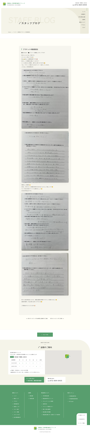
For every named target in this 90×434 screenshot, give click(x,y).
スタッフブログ (41, 52)
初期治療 (31, 395)
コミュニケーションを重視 (48, 401)
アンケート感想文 (33, 52)
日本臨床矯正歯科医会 (73, 398)
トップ (83, 11)
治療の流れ (45, 403)
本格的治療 (32, 398)
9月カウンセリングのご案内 (56, 318)
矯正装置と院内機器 (47, 412)
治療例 (83, 19)
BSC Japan (71, 401)
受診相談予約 (82, 419)
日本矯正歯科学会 (72, 396)
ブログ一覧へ (46, 334)
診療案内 (83, 14)
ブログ (83, 27)
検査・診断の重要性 (47, 409)
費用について (82, 22)
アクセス (83, 25)
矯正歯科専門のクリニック (48, 398)
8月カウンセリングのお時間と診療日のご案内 (38, 318)
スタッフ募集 (82, 423)
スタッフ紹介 (16, 409)
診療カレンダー (82, 415)
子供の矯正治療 (81, 17)
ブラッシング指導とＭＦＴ (48, 406)
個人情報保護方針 (17, 417)
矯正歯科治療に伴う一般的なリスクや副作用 (51, 414)
